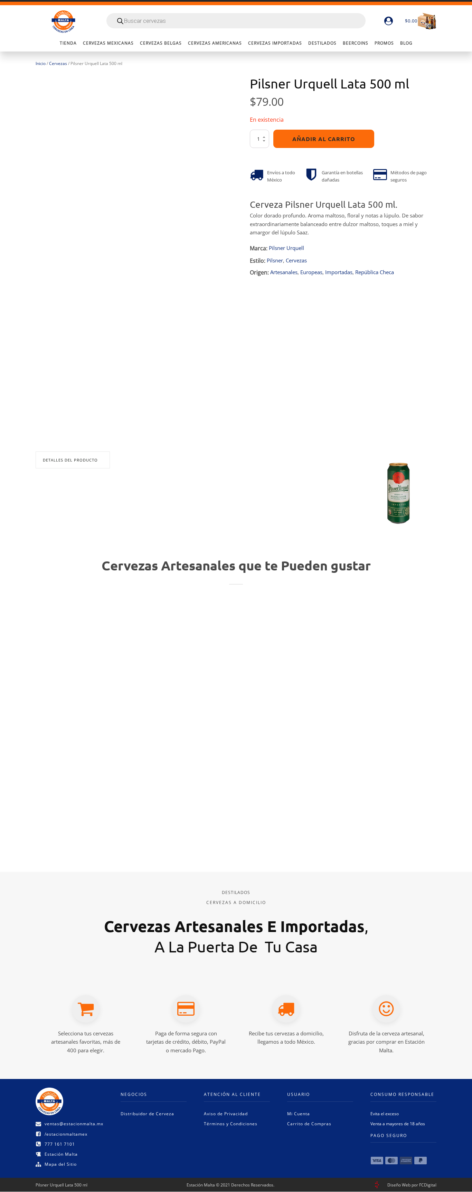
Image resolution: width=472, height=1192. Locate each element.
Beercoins (355, 43)
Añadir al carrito (323, 139)
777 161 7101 (60, 1144)
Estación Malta (61, 1154)
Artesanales (284, 272)
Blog (406, 43)
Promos (384, 43)
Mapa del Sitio (61, 1164)
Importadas (338, 272)
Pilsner (275, 260)
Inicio (41, 63)
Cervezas (58, 63)
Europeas (311, 272)
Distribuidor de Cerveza (147, 1114)
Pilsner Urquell (286, 248)
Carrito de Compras (309, 1124)
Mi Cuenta (298, 1114)
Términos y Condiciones (230, 1124)
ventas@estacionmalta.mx (74, 1124)
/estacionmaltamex (66, 1134)
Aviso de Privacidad (226, 1114)
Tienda (68, 43)
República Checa (374, 272)
